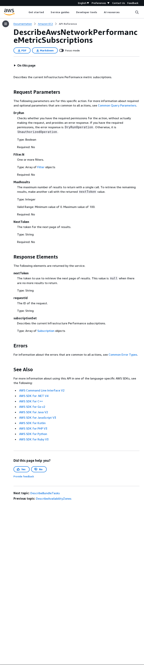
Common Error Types (123, 354)
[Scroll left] (25, 12)
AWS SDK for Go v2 (32, 407)
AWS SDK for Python (33, 434)
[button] (24, 65)
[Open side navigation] (5, 23)
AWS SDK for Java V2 (33, 412)
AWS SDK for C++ (31, 401)
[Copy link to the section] (10, 92)
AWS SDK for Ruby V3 (34, 439)
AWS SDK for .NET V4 (33, 396)
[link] (68, 24)
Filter (40, 167)
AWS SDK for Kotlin (32, 423)
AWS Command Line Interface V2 (41, 390)
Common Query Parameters (117, 105)
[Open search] (137, 12)
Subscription (45, 331)
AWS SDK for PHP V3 (33, 428)
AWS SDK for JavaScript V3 (37, 417)
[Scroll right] (122, 12)
